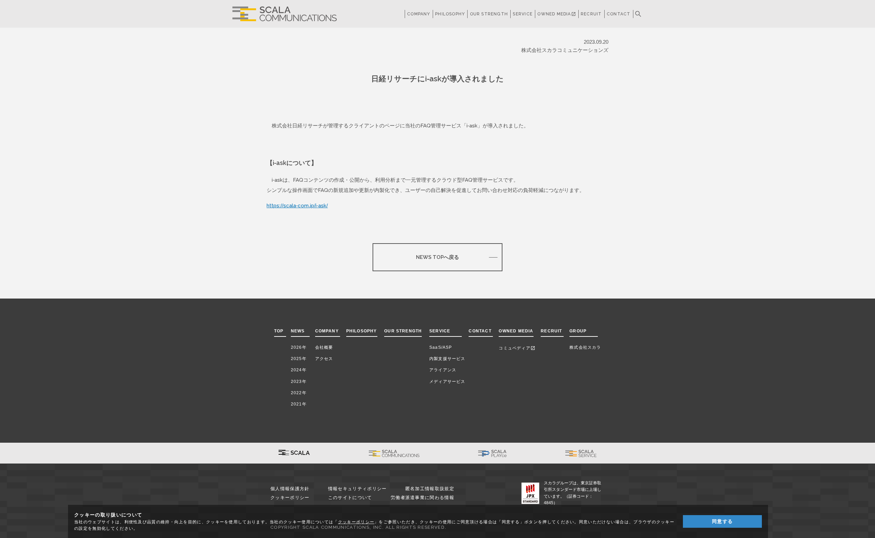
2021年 (299, 404)
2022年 (299, 392)
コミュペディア (517, 348)
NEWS (299, 331)
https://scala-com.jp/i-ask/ (297, 205)
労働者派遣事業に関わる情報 (422, 497)
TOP (279, 331)
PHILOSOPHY (450, 14)
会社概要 (324, 347)
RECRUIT (591, 14)
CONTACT (618, 14)
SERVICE (439, 331)
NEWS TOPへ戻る (437, 257)
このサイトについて (350, 497)
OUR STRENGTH (489, 14)
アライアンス (442, 370)
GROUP (578, 331)
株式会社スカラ (585, 347)
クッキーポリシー (289, 497)
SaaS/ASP (440, 347)
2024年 (299, 370)
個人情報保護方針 (289, 488)
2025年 (299, 358)
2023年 (299, 381)
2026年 (299, 347)
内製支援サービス (447, 358)
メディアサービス (447, 381)
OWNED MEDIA (556, 14)
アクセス (324, 358)
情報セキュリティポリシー (357, 488)
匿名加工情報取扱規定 (429, 488)
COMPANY (418, 14)
